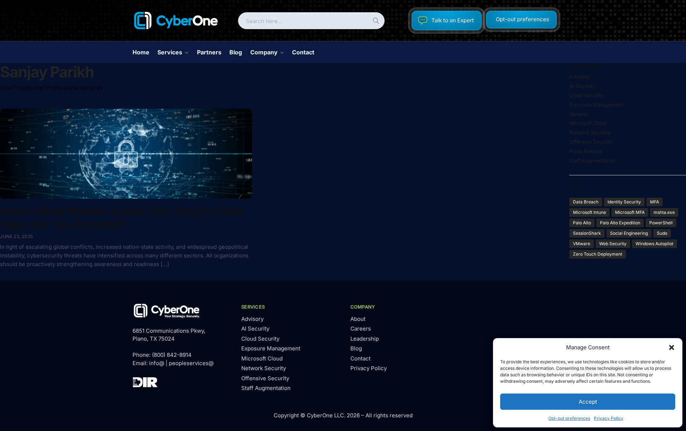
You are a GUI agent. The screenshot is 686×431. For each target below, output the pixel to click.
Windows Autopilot (654, 243)
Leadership (364, 338)
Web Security (613, 243)
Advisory (579, 76)
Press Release (585, 151)
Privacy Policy (608, 418)
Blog (356, 348)
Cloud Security (586, 95)
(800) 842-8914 (172, 354)
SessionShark (587, 233)
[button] (671, 347)
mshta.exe (664, 212)
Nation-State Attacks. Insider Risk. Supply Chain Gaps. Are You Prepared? (121, 218)
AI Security (582, 86)
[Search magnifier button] (376, 21)
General (578, 114)
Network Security (589, 132)
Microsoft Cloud (588, 123)
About (358, 318)
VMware (581, 243)
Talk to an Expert (452, 20)
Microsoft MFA (630, 212)
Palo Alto (582, 222)
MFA (654, 202)
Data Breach (585, 202)
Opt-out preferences (569, 418)
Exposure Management (596, 105)
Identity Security (624, 202)
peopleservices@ (191, 363)
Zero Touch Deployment (597, 254)
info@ (156, 363)
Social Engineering (629, 233)
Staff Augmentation (592, 160)
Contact (360, 358)
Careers (360, 328)
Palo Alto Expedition (620, 222)
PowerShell (661, 222)
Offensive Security (591, 142)
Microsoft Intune (589, 212)
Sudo (662, 233)
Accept (588, 401)
